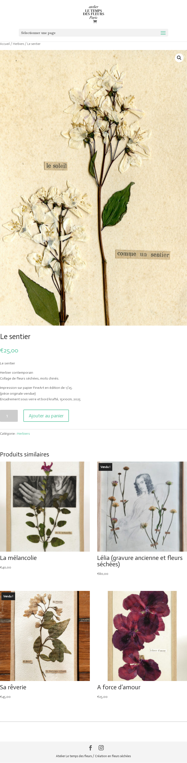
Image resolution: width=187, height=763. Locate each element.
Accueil (5, 44)
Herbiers (18, 44)
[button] (179, 57)
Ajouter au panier (46, 416)
